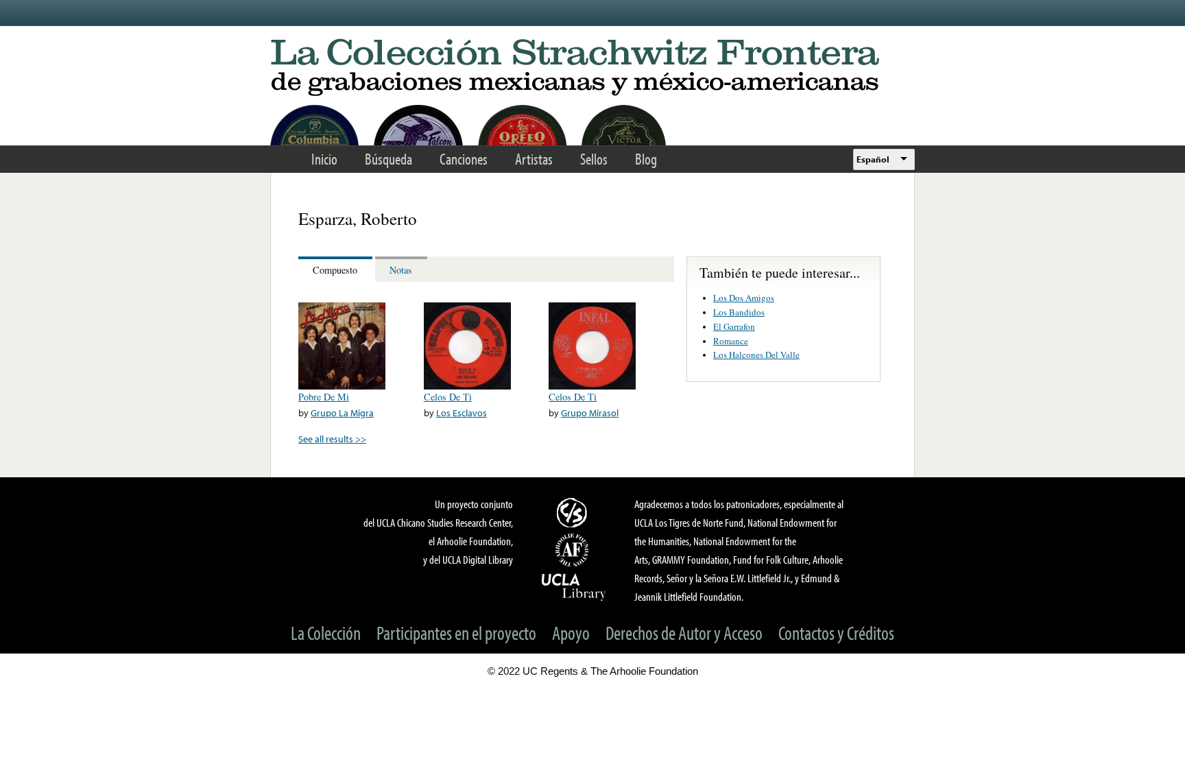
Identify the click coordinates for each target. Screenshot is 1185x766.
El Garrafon (734, 326)
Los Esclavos (461, 412)
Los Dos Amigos (743, 297)
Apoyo (571, 633)
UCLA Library (574, 586)
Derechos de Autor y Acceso (684, 633)
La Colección (326, 633)
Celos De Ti (448, 396)
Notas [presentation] (401, 269)
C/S (574, 512)
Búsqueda (388, 159)
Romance (730, 341)
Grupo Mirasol (590, 412)
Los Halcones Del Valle (756, 354)
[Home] (592, 68)
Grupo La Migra (342, 412)
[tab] (336, 269)
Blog (646, 159)
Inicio (324, 159)
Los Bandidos (739, 312)
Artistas (534, 159)
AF (574, 550)
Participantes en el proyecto (456, 633)
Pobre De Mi (323, 396)
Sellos (594, 159)
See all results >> (332, 438)
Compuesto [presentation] (335, 269)
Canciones (464, 159)
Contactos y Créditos (836, 633)
